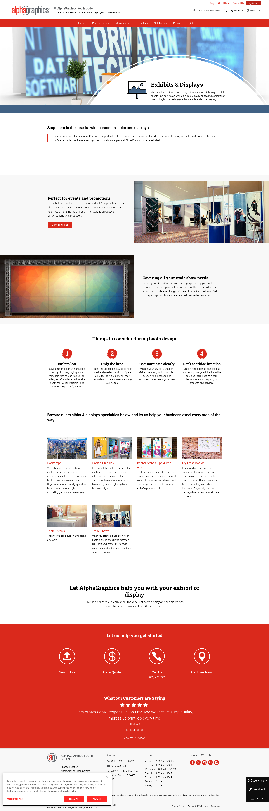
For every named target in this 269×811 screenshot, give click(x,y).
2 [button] (131, 730)
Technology (141, 23)
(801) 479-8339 (235, 10)
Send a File (260, 789)
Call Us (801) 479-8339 (122, 761)
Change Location (69, 766)
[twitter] (198, 762)
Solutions (159, 23)
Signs (80, 23)
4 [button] (138, 730)
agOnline (253, 3)
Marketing (121, 23)
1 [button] (127, 730)
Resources (178, 23)
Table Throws (56, 531)
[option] (134, 714)
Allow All (97, 798)
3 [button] (134, 730)
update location (113, 12)
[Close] (106, 776)
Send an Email (118, 766)
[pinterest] (210, 762)
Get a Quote (260, 781)
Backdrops (54, 463)
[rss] (216, 762)
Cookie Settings (15, 798)
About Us (222, 3)
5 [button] (142, 730)
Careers (260, 798)
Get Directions (201, 672)
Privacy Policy (178, 806)
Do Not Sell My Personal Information (204, 806)
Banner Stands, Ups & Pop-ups (154, 465)
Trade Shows (100, 531)
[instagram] (204, 762)
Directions (255, 10)
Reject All (73, 798)
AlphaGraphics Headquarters (75, 770)
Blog (212, 3)
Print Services (99, 23)
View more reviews (134, 738)
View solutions (60, 224)
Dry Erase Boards (193, 463)
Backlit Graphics (103, 463)
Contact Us (238, 3)
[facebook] (192, 762)
